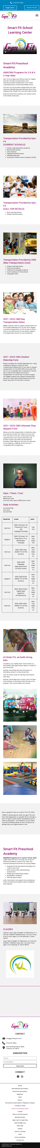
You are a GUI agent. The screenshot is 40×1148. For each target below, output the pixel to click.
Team (20, 1097)
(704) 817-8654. (29, 812)
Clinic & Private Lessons (20, 1114)
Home (20, 1086)
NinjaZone (20, 1094)
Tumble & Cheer (20, 1106)
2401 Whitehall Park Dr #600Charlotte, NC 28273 (15, 1047)
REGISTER (6, 519)
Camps (20, 1111)
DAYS (32, 519)
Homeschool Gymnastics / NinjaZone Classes (20, 1103)
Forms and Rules (20, 1137)
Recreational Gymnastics (20, 1089)
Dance (20, 1100)
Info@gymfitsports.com (14, 1038)
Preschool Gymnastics (20, 1091)
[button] (37, 15)
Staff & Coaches (20, 1131)
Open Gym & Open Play (20, 1120)
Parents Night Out (20, 1123)
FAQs (20, 1134)
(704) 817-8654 (18, 3)
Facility (20, 1129)
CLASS (16, 519)
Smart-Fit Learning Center (20, 1109)
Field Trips (20, 1126)
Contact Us (20, 1140)
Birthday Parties (20, 1117)
